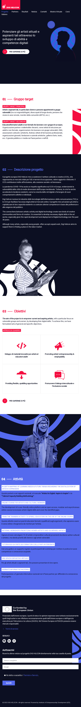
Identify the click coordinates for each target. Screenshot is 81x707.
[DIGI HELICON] (10, 5)
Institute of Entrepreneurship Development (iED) (54, 702)
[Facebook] (4, 641)
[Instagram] (14, 641)
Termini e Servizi (30, 675)
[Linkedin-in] (9, 641)
